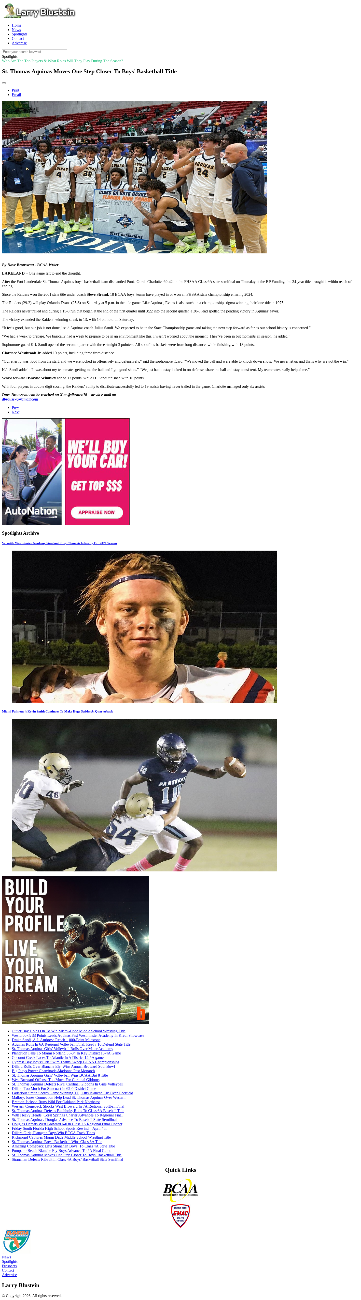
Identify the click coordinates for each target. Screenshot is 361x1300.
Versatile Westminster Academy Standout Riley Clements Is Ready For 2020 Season (59, 543)
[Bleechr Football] (75, 1023)
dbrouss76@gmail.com (20, 399)
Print (15, 90)
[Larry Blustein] (39, 17)
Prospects (9, 1266)
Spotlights (9, 1261)
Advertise (9, 1275)
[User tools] (4, 83)
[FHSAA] (16, 1253)
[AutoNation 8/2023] (66, 523)
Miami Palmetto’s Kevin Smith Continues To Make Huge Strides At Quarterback (57, 711)
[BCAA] (180, 1201)
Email (16, 95)
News (6, 1257)
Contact (8, 1270)
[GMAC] (180, 1227)
